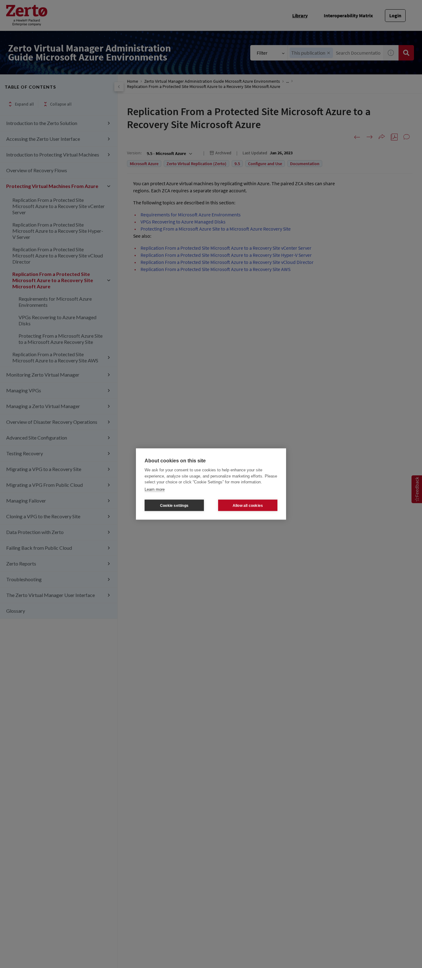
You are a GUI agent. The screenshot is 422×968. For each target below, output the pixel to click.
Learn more (155, 489)
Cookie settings (174, 505)
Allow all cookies (248, 505)
